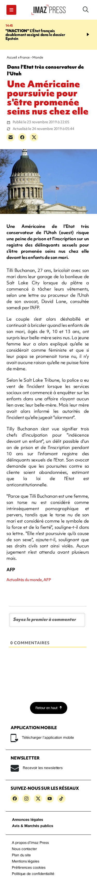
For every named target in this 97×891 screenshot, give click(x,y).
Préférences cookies (29, 868)
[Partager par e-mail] (10, 137)
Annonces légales (27, 820)
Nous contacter (24, 849)
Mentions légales (25, 861)
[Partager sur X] (34, 137)
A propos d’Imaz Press (30, 843)
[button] (11, 10)
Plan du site (21, 855)
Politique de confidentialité (33, 874)
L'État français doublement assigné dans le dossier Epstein (35, 34)
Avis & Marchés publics (32, 826)
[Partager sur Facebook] (22, 137)
